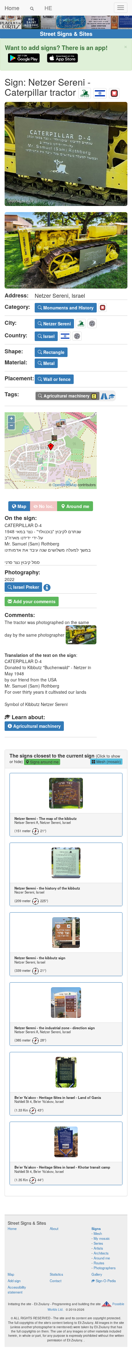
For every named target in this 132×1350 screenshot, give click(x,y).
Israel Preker (25, 587)
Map (21, 506)
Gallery (96, 1274)
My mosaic (102, 1238)
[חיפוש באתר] (32, 7)
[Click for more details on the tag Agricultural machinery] (112, 395)
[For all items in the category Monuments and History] (114, 92)
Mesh (98, 1233)
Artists (98, 1248)
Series (98, 1243)
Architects (101, 1253)
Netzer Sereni (56, 323)
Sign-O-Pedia (105, 1280)
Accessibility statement (17, 1289)
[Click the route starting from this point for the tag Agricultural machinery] (104, 395)
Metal (48, 363)
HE (48, 8)
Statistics (56, 1274)
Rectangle (53, 352)
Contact (55, 1280)
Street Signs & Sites (66, 34)
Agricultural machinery (36, 726)
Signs (96, 1228)
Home (12, 8)
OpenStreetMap (64, 484)
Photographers (105, 1267)
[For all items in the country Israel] (100, 92)
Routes (99, 1262)
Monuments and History (68, 308)
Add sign (14, 1280)
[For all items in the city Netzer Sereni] (84, 92)
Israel (48, 336)
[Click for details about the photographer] (47, 587)
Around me (102, 1257)
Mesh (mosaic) (108, 761)
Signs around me (44, 761)
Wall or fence (56, 379)
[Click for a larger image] (66, 154)
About (54, 1228)
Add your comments (34, 601)
